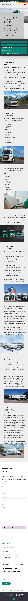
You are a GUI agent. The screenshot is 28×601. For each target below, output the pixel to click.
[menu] (25, 5)
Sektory (3, 559)
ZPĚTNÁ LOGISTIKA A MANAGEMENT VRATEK (11, 53)
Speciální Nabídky (6, 564)
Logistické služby (6, 555)
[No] (26, 596)
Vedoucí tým (18, 562)
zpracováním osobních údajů (17, 579)
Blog (16, 559)
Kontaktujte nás (5, 562)
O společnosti (18, 555)
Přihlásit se (6, 583)
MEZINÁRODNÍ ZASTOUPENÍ (7, 44)
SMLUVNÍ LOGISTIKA (6, 50)
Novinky (17, 557)
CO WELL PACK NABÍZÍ (6, 41)
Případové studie (6, 557)
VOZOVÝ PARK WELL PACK (7, 47)
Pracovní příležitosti (19, 564)
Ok (14, 599)
